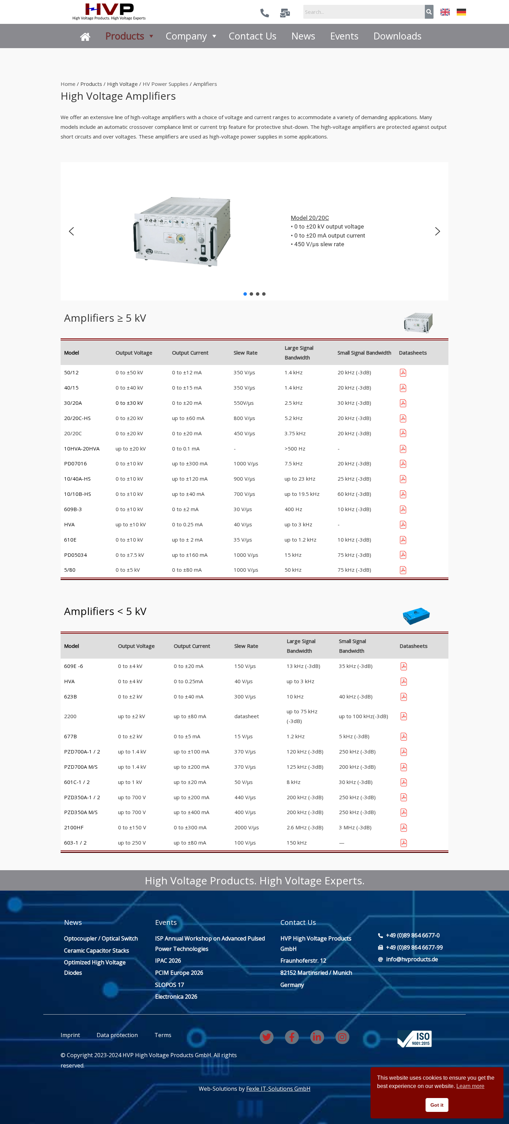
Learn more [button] (470, 1086)
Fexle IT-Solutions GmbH (278, 1088)
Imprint (70, 1035)
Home (68, 83)
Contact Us (252, 35)
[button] (71, 231)
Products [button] (124, 35)
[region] (254, 231)
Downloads (397, 35)
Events (344, 35)
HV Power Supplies (165, 83)
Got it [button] (437, 1105)
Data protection (117, 1035)
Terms (162, 1035)
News (303, 35)
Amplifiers (205, 83)
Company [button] (186, 35)
